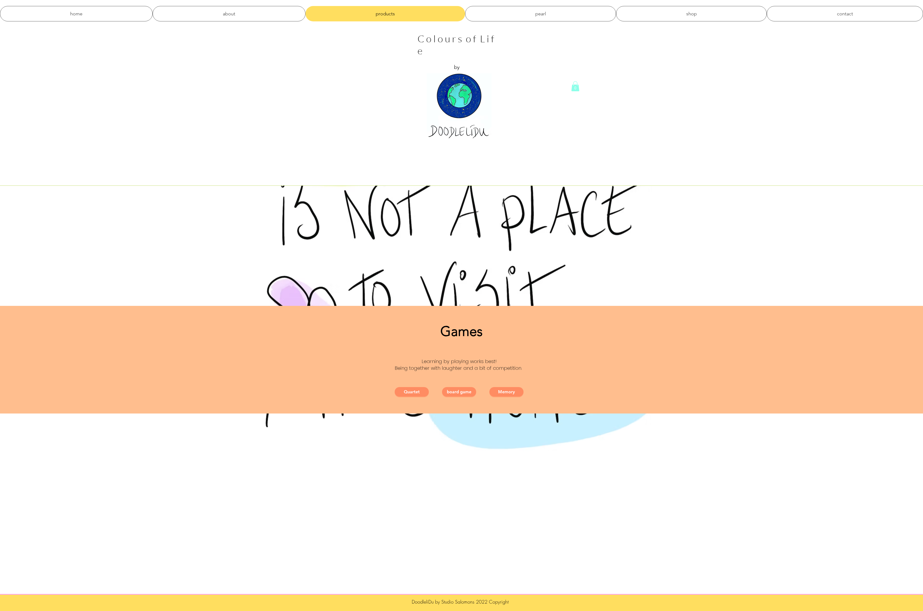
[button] (575, 86)
